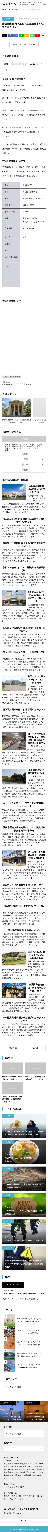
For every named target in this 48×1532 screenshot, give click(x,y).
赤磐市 (7, 447)
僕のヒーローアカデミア (22, 1496)
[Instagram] (22, 1520)
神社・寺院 (32, 1475)
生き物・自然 (8, 1221)
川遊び (33, 1469)
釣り (5, 1464)
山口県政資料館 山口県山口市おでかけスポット (36, 489)
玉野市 (22, 448)
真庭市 (22, 447)
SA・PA (7, 1469)
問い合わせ (17, 1513)
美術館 (10, 1472)
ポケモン (36, 1496)
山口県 (25, 459)
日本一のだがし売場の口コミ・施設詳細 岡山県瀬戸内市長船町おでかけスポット (36, 740)
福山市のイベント (8, 1403)
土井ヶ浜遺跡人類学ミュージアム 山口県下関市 (36, 954)
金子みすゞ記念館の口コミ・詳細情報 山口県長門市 (36, 855)
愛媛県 (25, 470)
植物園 (23, 1472)
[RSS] (26, 1520)
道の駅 (39, 1466)
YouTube (19, 1499)
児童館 (29, 1472)
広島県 (25, 454)
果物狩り (22, 1469)
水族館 (16, 1472)
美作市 (15, 448)
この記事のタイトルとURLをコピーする (24, 44)
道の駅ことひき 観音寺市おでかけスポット (24, 885)
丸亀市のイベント (32, 1403)
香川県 (25, 464)
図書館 (6, 1475)
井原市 (39, 445)
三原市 (8, 1115)
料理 (17, 1487)
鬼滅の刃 (7, 1496)
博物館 (39, 1469)
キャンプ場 (31, 1466)
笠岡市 (37, 448)
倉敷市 (8, 18)
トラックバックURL (8, 1290)
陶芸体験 (14, 1469)
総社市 (15, 447)
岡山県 (25, 439)
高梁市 (7, 448)
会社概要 (7, 1513)
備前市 (30, 447)
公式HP (26, 212)
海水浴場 (22, 1466)
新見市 (37, 447)
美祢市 (8, 1168)
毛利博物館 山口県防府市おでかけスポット (36, 773)
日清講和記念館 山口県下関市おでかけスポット (36, 987)
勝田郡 (7, 450)
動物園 (16, 1464)
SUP (22, 1487)
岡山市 (7, 445)
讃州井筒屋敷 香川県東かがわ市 (24, 930)
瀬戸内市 (23, 445)
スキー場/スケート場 (18, 1475)
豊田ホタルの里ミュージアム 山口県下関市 (36, 679)
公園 (28, 1469)
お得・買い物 (8, 1248)
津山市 (32, 445)
